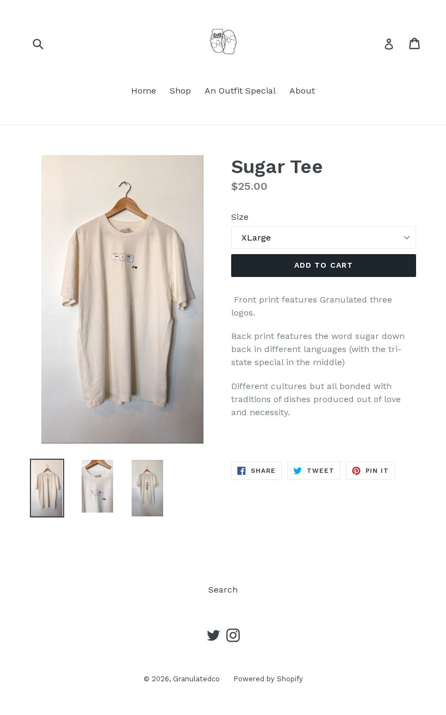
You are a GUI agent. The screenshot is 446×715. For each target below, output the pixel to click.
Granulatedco (196, 679)
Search (223, 589)
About (302, 90)
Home (143, 90)
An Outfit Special (240, 90)
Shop (180, 90)
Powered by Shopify (268, 679)
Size (240, 217)
